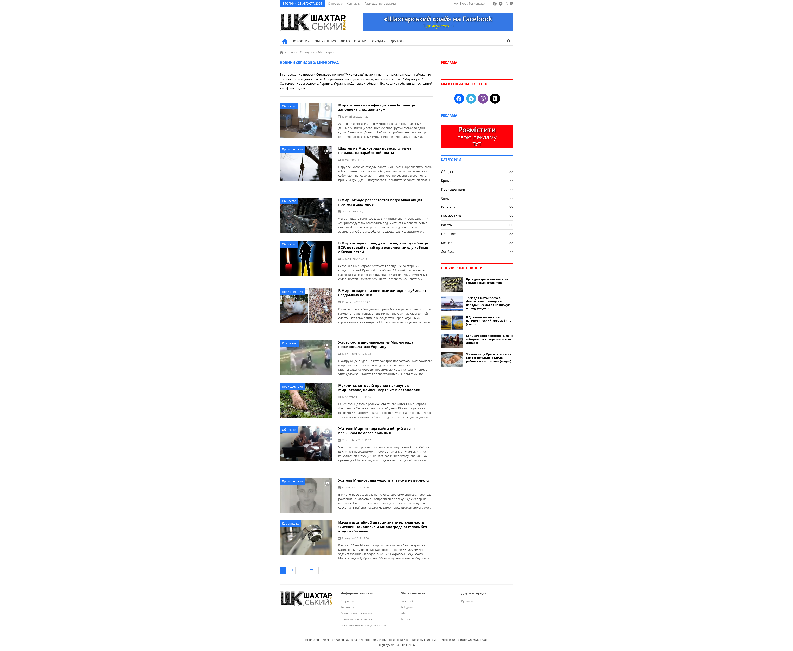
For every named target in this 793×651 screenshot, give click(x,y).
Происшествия (292, 149)
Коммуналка (290, 523)
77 (311, 570)
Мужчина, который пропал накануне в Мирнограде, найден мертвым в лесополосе (379, 387)
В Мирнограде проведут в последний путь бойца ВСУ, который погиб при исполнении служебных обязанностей (383, 247)
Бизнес (477, 242)
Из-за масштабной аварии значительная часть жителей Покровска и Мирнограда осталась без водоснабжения (382, 526)
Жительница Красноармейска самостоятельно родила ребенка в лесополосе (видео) (488, 357)
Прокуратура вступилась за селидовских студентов (487, 280)
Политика (477, 234)
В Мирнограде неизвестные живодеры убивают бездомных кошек (382, 292)
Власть (477, 225)
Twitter (405, 619)
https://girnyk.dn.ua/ (474, 640)
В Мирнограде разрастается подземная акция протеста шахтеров (380, 202)
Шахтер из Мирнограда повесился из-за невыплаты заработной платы (375, 150)
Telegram (407, 607)
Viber (404, 613)
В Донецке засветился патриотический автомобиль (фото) (488, 320)
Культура (477, 207)
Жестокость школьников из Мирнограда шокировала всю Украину (375, 344)
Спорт (477, 198)
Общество (289, 106)
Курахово (467, 601)
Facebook (407, 601)
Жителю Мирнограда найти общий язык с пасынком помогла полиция (376, 430)
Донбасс (477, 251)
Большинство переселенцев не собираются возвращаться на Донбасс (489, 339)
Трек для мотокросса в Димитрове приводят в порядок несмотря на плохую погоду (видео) (488, 303)
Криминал (289, 343)
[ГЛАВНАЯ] (284, 41)
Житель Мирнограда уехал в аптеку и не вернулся (384, 480)
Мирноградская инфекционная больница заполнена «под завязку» (376, 107)
